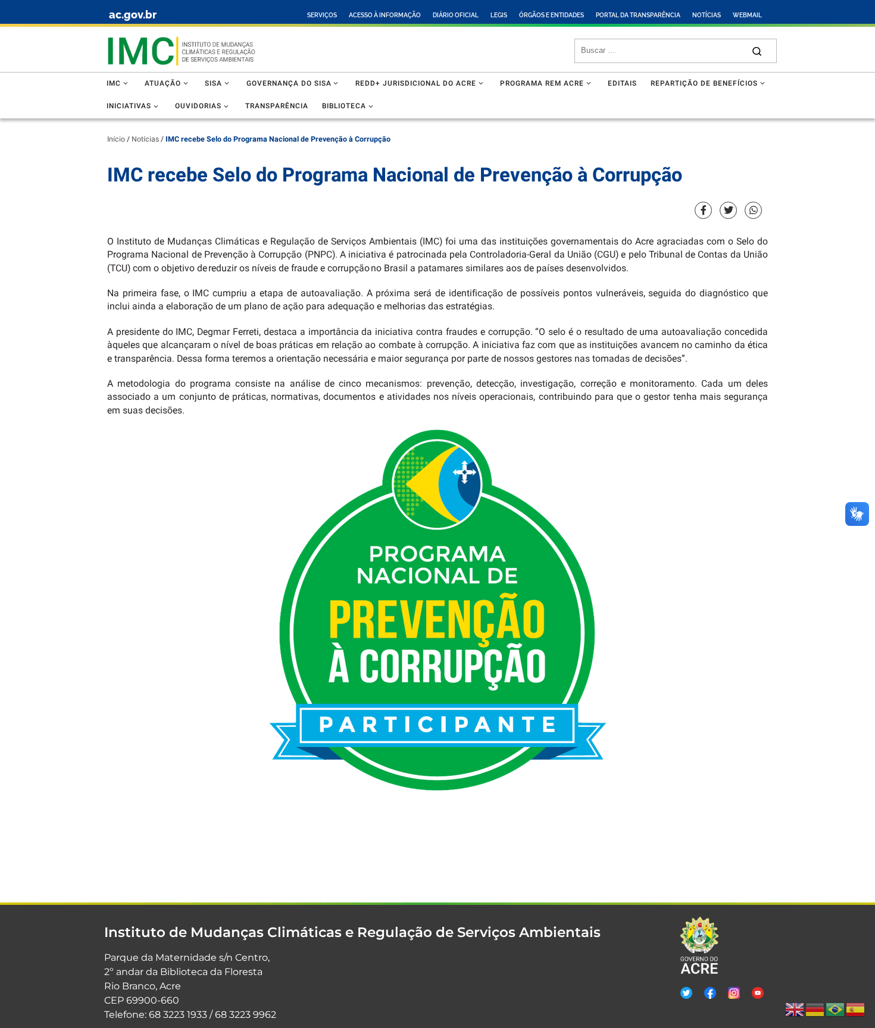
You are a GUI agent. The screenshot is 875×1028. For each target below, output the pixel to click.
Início (116, 139)
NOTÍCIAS (706, 15)
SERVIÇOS (322, 15)
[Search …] (756, 50)
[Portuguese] (836, 1010)
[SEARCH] (662, 50)
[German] (815, 1010)
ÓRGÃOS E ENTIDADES (551, 15)
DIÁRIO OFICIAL (456, 15)
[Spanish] (856, 1010)
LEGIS (498, 15)
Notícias (145, 139)
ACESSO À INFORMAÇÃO (385, 15)
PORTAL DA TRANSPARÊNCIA (638, 15)
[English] (795, 1010)
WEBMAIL (747, 15)
